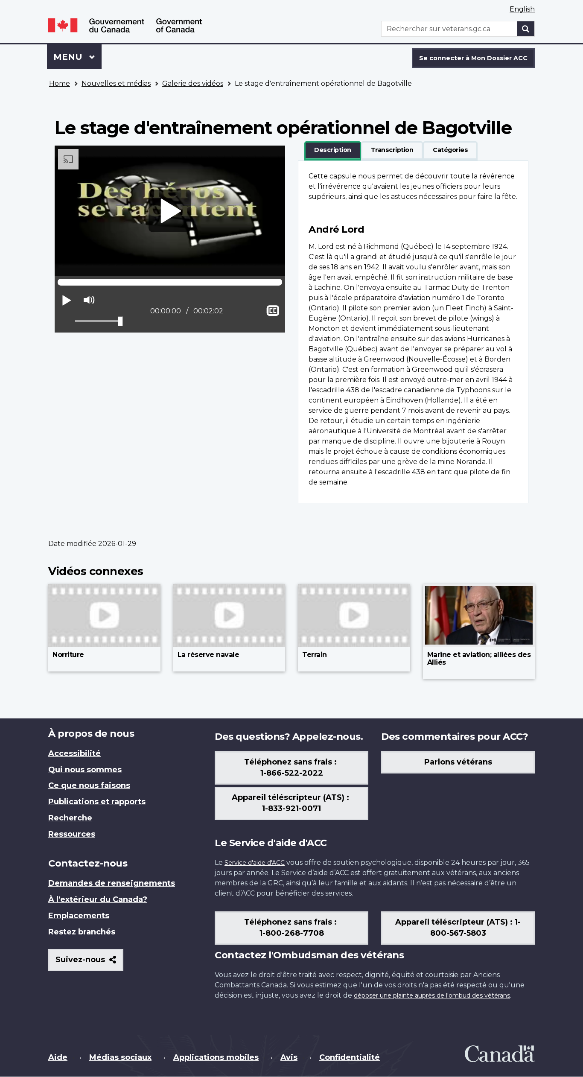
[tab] (333, 150)
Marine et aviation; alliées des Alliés (479, 658)
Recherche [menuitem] (70, 818)
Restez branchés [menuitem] (81, 932)
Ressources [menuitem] (71, 834)
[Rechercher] (526, 29)
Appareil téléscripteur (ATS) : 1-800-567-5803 (458, 927)
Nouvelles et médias (116, 83)
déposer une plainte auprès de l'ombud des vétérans (432, 995)
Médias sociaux (120, 1057)
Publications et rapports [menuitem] (97, 801)
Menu (77, 57)
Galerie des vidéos (192, 83)
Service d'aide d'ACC (254, 863)
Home (59, 83)
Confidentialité (349, 1057)
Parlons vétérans (458, 762)
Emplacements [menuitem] (78, 915)
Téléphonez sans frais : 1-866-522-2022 (291, 767)
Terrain (314, 655)
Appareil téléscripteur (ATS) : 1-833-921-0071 (291, 803)
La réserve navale (208, 655)
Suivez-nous (89, 962)
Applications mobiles (216, 1057)
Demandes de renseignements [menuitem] (111, 883)
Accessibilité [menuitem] (74, 753)
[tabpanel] (413, 332)
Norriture (68, 655)
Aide (57, 1057)
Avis (288, 1057)
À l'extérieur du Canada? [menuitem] (97, 899)
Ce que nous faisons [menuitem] (89, 785)
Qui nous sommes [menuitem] (85, 769)
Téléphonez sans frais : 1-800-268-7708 (291, 927)
